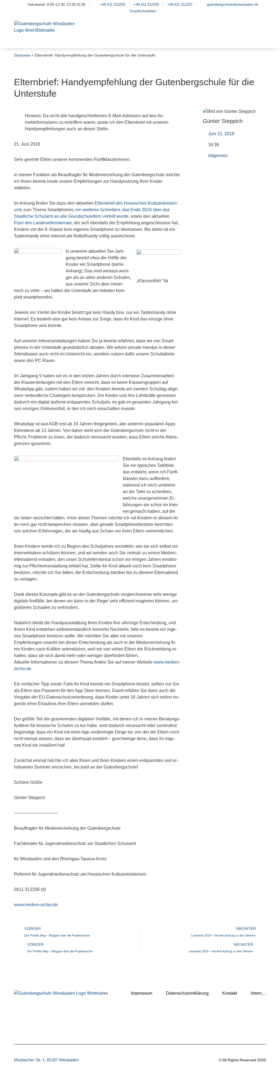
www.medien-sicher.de (36, 904)
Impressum (141, 993)
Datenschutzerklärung (187, 993)
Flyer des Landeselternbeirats (43, 222)
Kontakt (229, 993)
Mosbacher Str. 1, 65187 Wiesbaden (46, 1060)
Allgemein (218, 155)
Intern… (258, 993)
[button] (259, 38)
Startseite (22, 55)
